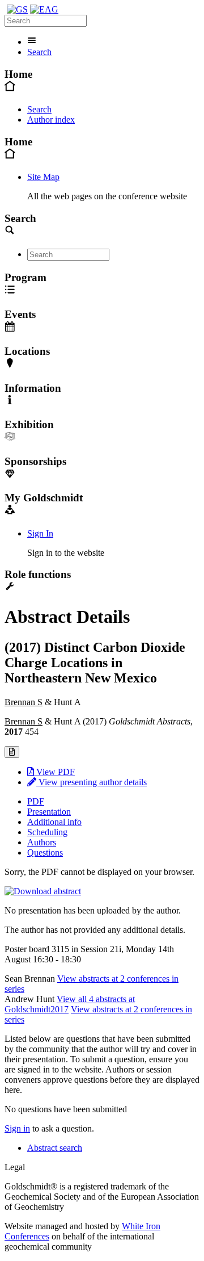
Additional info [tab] (54, 822)
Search (39, 52)
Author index (51, 119)
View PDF (54, 772)
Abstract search (54, 1148)
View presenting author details (91, 782)
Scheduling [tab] (47, 832)
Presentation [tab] (49, 811)
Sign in (17, 1128)
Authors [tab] (41, 842)
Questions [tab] (45, 852)
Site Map (43, 177)
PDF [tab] (35, 801)
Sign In (40, 533)
